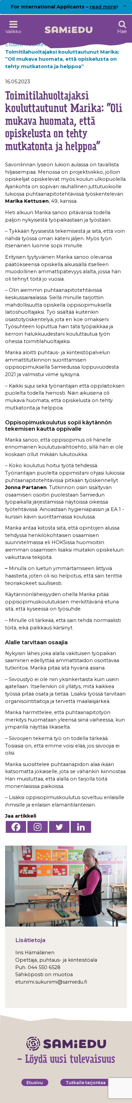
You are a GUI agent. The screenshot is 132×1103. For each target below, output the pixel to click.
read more (103, 7)
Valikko (13, 31)
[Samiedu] (68, 27)
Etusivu (34, 1082)
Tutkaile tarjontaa (86, 1082)
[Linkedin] (81, 827)
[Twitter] (59, 827)
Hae (122, 31)
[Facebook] (16, 827)
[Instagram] (37, 827)
